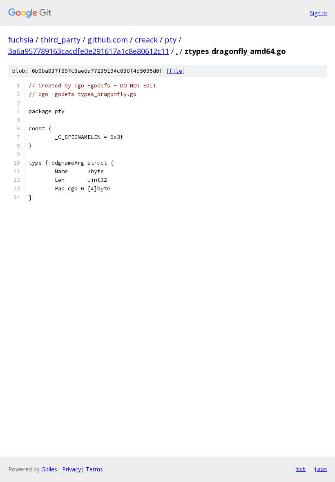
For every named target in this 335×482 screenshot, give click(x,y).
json (320, 469)
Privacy (71, 469)
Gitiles (49, 469)
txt (301, 469)
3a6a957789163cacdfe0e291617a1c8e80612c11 (88, 51)
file (175, 70)
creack (146, 40)
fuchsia (21, 40)
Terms (94, 469)
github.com (107, 40)
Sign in (318, 13)
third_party (60, 40)
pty (170, 40)
